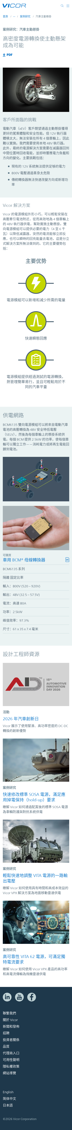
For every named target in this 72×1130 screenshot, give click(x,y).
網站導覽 (9, 1073)
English (8, 1092)
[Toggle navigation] (68, 5)
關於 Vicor (10, 1020)
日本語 (8, 1105)
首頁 (5, 16)
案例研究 (25, 16)
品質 (6, 1047)
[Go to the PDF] (5, 55)
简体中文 (9, 1099)
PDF (10, 55)
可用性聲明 (11, 1060)
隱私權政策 (11, 1067)
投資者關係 (11, 1040)
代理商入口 (11, 1053)
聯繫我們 (9, 1013)
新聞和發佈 (11, 1027)
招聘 (6, 1033)
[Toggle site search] (63, 5)
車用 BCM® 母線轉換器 (24, 560)
